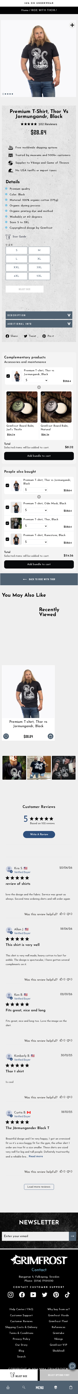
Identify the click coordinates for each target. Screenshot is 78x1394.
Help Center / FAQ (21, 1309)
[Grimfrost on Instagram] (10, 1295)
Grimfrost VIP (58, 1345)
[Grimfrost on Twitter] (45, 1295)
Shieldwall (59, 1350)
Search (21, 1356)
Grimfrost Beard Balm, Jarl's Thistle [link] (20, 428)
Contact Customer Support (39, 1287)
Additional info (20, 323)
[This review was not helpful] (68, 914)
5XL (39, 276)
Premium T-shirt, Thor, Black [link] (40, 519)
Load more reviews (38, 1187)
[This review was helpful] (61, 914)
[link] (16, 376)
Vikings (58, 1339)
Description (17, 315)
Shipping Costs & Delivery (21, 1327)
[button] (14, 768)
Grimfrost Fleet (58, 1321)
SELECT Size (21, 1376)
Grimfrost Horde (58, 1315)
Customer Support (21, 1315)
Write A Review (39, 834)
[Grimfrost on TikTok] (67, 1295)
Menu (40, 1387)
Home (24, 10)
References (59, 1327)
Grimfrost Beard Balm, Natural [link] (55, 428)
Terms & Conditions (21, 1333)
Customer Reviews (21, 1321)
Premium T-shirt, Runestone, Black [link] (44, 535)
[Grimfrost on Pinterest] (56, 1295)
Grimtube (58, 1333)
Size (9, 245)
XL (39, 259)
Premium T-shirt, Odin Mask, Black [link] (44, 503)
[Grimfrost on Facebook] (22, 1295)
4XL (16, 276)
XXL (16, 267)
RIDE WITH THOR (43, 10)
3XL (39, 267)
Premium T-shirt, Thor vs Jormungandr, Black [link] (39, 372)
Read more (36, 1156)
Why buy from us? (58, 1309)
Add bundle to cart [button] (39, 456)
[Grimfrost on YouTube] (33, 1295)
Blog (21, 1350)
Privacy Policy (21, 1339)
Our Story (21, 1345)
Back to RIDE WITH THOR (41, 579)
